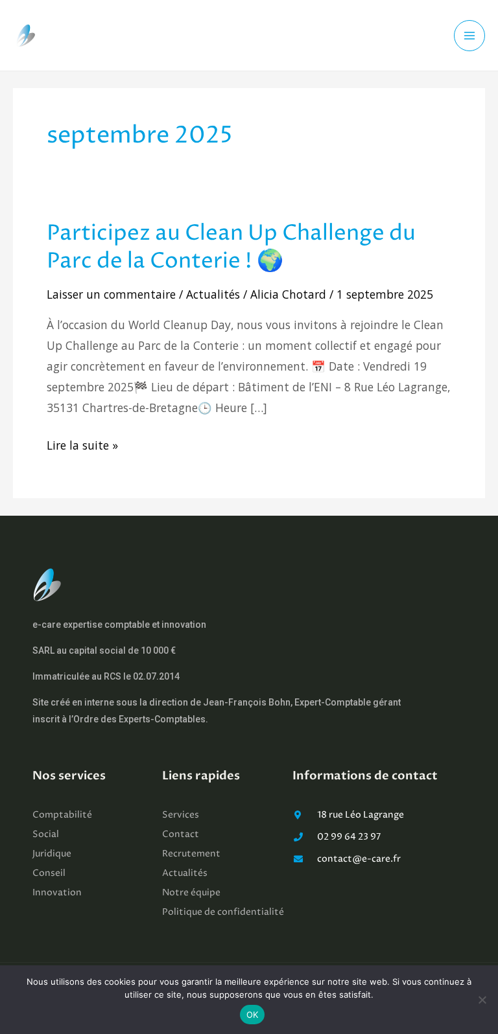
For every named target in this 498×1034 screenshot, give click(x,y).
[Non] (481, 999)
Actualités (213, 294)
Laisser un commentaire (111, 294)
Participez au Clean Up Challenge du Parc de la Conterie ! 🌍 (231, 247)
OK (252, 1014)
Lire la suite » (82, 445)
